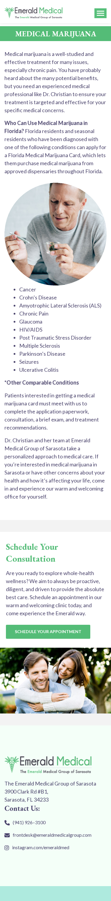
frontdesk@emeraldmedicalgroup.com (52, 835)
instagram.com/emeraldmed (40, 847)
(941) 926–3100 (29, 822)
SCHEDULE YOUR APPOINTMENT (48, 631)
